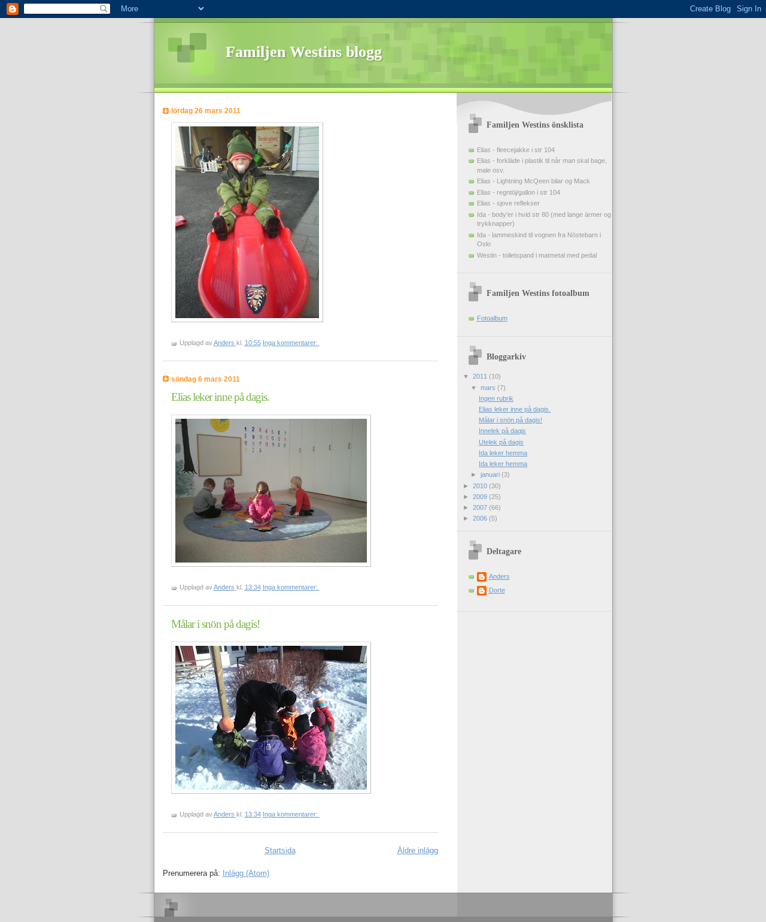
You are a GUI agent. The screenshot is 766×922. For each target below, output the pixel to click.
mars (489, 387)
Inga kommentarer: (291, 342)
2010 (481, 485)
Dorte (497, 590)
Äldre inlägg (417, 850)
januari (491, 474)
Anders (499, 576)
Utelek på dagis (501, 442)
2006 (481, 518)
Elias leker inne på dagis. (220, 397)
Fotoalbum (492, 318)
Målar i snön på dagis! (215, 624)
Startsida (280, 850)
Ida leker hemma (503, 453)
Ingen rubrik (496, 398)
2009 (481, 496)
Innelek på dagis (502, 430)
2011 (481, 376)
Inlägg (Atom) (246, 873)
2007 (481, 507)
